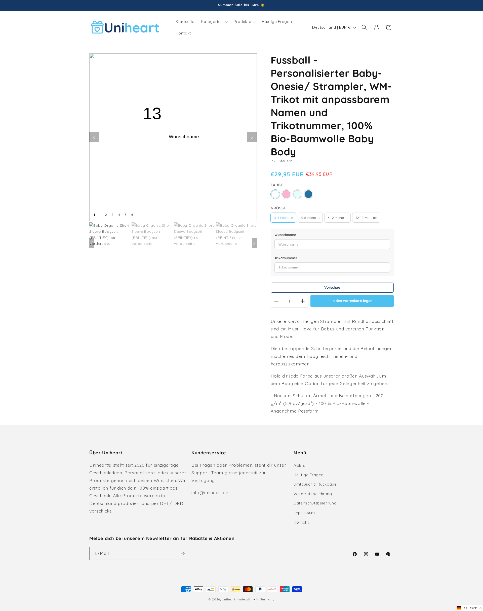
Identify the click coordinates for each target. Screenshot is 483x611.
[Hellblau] (297, 194)
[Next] (254, 243)
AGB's (299, 465)
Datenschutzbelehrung (315, 503)
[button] (214, 21)
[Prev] (91, 243)
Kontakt (301, 522)
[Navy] (308, 194)
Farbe (277, 185)
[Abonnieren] (183, 553)
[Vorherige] (94, 137)
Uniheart (228, 599)
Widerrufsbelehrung (313, 493)
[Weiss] (275, 194)
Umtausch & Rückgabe (315, 484)
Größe (278, 208)
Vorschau (332, 287)
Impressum (304, 512)
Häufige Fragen (309, 474)
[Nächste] (252, 137)
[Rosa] (286, 194)
